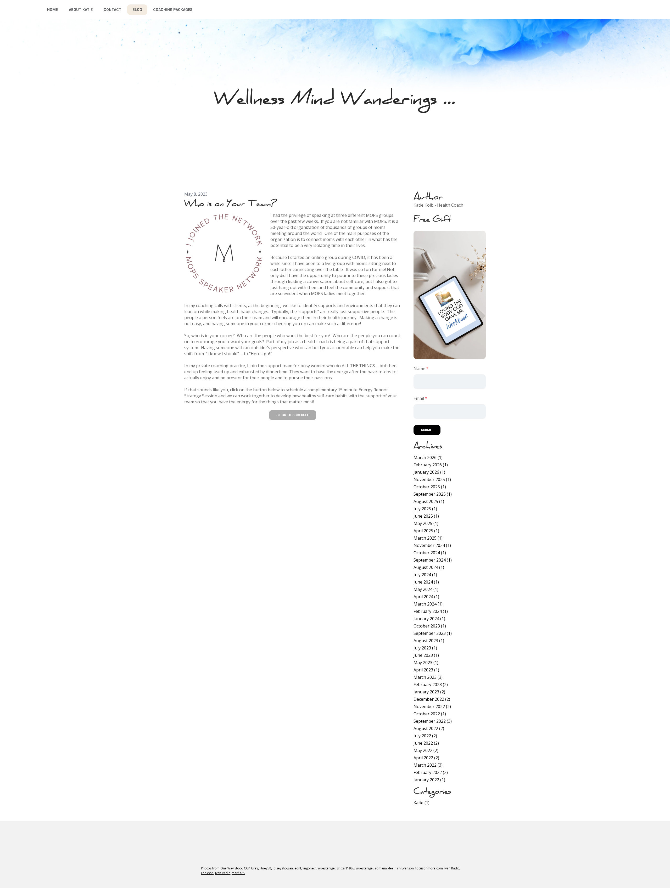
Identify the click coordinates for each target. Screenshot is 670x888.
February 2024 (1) (431, 611)
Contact (112, 10)
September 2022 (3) (433, 721)
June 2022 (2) (426, 743)
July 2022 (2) (425, 736)
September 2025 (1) (433, 494)
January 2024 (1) (429, 618)
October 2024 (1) (430, 553)
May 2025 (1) (426, 523)
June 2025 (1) (426, 516)
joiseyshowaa (283, 868)
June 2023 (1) (426, 655)
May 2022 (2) (426, 750)
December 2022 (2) (432, 699)
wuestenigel (327, 868)
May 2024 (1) (426, 589)
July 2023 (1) (425, 648)
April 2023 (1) (426, 670)
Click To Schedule (292, 415)
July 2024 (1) (425, 575)
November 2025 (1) (432, 479)
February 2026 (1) (431, 465)
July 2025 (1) (425, 509)
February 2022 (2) (431, 772)
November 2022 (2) (432, 706)
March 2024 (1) (428, 604)
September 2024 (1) (433, 560)
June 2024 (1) (426, 582)
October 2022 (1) (430, 714)
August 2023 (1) (429, 640)
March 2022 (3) (428, 765)
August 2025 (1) (429, 501)
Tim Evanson (404, 868)
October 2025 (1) (430, 487)
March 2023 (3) (428, 677)
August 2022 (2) (429, 728)
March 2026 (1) (428, 457)
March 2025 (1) (428, 538)
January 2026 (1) (429, 472)
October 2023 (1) (430, 626)
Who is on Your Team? (230, 203)
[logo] (17, 9)
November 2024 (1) (432, 545)
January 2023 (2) (429, 692)
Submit (427, 430)
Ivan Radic (451, 868)
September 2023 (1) (433, 633)
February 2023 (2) (431, 684)
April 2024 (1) (426, 596)
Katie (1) (421, 803)
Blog (137, 10)
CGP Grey (251, 868)
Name (419, 368)
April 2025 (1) (426, 531)
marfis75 (238, 873)
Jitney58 (265, 868)
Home (52, 10)
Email (419, 398)
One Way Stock (231, 868)
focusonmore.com (429, 868)
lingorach (309, 868)
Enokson (207, 873)
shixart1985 (345, 868)
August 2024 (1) (429, 567)
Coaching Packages (172, 10)
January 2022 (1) (429, 780)
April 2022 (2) (426, 758)
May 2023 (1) (426, 662)
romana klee (384, 868)
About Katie (81, 10)
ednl (297, 868)
